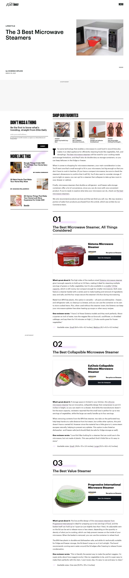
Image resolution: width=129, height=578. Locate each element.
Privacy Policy (13, 138)
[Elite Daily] (12, 4)
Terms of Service (39, 137)
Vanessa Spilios (15, 71)
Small (72, 327)
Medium (96, 327)
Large (96, 446)
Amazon (121, 67)
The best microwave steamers (78, 154)
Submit (42, 146)
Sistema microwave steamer (111, 280)
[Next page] (122, 131)
